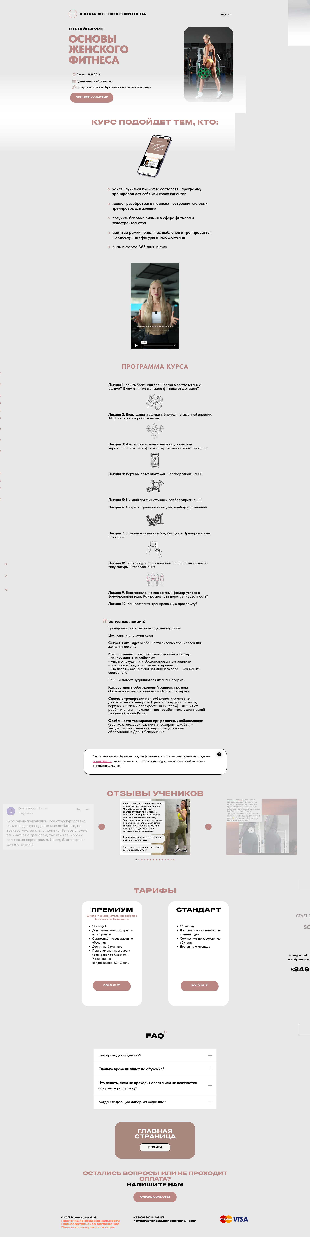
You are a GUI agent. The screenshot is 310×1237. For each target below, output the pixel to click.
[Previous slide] (101, 827)
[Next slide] (208, 827)
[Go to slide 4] (144, 859)
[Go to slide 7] (153, 859)
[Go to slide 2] (139, 859)
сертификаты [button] (102, 761)
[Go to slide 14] (174, 859)
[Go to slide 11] (165, 859)
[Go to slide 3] (142, 859)
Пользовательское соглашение (90, 1224)
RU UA (226, 14)
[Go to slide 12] (168, 859)
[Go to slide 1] (136, 859)
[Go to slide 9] (159, 859)
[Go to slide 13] (171, 859)
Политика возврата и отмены (88, 1227)
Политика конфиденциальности (90, 1220)
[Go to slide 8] (156, 859)
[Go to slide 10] (162, 859)
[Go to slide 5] (147, 859)
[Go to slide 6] (150, 859)
